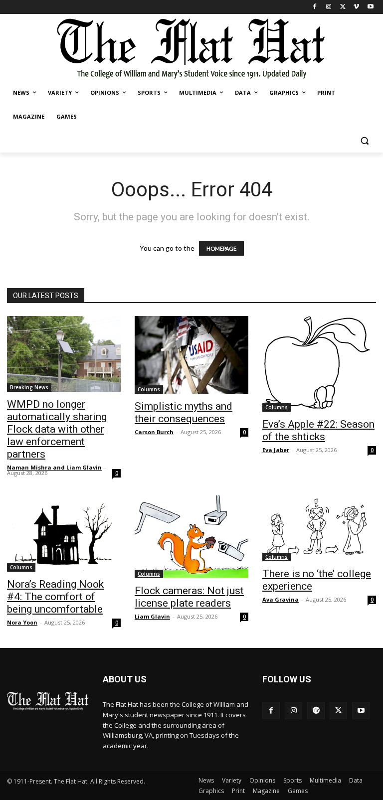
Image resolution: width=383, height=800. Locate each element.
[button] (364, 141)
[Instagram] (329, 7)
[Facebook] (315, 7)
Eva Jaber (275, 450)
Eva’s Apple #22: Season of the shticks (318, 430)
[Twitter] (343, 7)
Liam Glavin (152, 616)
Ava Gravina (280, 599)
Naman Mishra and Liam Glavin (54, 467)
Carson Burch (154, 432)
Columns (149, 389)
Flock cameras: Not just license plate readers (189, 597)
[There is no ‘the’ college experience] (319, 528)
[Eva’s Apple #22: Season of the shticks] (319, 364)
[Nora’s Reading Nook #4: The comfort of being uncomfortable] (64, 533)
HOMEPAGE (221, 248)
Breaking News (29, 387)
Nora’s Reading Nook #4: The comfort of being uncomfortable (55, 596)
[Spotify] (316, 710)
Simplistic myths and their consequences (183, 412)
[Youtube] (370, 7)
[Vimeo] (356, 7)
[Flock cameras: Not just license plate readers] (191, 536)
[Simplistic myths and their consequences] (191, 355)
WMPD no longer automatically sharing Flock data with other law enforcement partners (57, 429)
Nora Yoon (22, 622)
